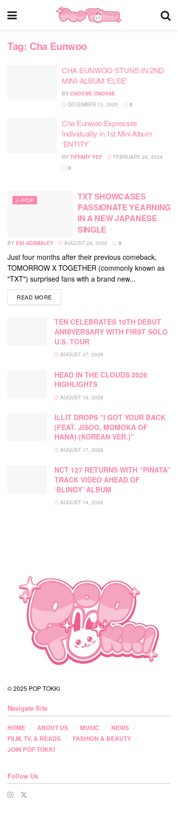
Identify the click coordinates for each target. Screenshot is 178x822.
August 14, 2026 (81, 502)
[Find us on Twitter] (23, 794)
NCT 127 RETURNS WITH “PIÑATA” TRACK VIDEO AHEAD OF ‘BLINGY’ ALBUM (112, 479)
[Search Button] (166, 15)
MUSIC (89, 727)
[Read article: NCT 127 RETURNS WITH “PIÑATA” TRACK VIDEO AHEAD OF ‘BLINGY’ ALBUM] (27, 479)
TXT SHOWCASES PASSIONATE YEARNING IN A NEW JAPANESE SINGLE (124, 213)
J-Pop (24, 200)
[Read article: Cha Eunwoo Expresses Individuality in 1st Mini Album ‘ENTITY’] (32, 135)
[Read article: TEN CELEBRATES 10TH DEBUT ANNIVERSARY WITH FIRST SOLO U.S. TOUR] (27, 331)
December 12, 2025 (92, 104)
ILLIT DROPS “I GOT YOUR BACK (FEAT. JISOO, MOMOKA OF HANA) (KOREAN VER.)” (110, 426)
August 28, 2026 (85, 243)
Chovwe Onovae (92, 93)
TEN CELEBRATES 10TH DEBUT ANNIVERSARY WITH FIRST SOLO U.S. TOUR (111, 331)
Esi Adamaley (34, 243)
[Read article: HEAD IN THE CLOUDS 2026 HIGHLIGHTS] (27, 384)
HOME (16, 727)
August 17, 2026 (81, 449)
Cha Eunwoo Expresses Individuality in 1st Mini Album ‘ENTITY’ (107, 133)
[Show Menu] (12, 15)
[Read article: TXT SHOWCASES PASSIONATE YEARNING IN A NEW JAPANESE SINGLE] (40, 214)
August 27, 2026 (81, 354)
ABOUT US (52, 727)
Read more (39, 296)
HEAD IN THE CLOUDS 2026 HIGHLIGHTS (100, 379)
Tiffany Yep (86, 156)
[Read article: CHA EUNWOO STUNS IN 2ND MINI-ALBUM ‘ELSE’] (32, 82)
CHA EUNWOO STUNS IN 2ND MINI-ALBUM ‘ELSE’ (113, 75)
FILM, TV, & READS (34, 738)
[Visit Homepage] (88, 15)
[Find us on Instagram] (10, 794)
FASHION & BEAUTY (102, 738)
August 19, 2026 (81, 397)
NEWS (120, 727)
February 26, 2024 (137, 156)
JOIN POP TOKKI (31, 749)
